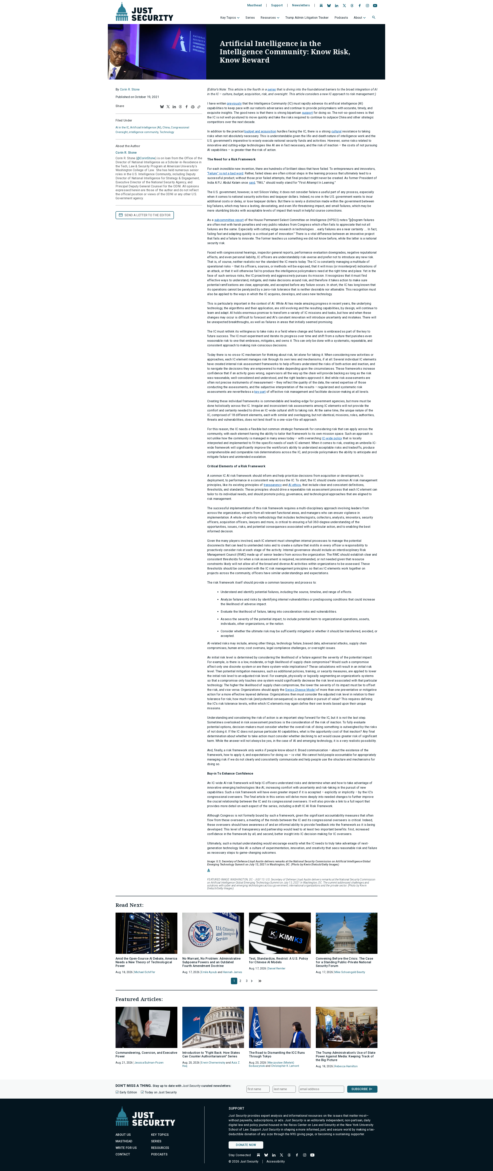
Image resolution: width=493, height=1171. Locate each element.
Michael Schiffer (144, 972)
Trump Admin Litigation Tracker (307, 17)
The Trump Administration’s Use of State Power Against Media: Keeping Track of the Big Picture (345, 1056)
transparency (273, 485)
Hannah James (232, 972)
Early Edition (128, 1092)
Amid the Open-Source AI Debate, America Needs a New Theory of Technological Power (146, 962)
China (166, 127)
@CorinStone (146, 158)
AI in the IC (122, 127)
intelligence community (143, 132)
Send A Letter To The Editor (148, 215)
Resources (268, 17)
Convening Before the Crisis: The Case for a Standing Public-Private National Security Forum (344, 962)
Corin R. (126, 152)
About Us (123, 1135)
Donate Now (246, 1145)
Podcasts (341, 17)
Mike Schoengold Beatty (350, 972)
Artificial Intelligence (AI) (145, 127)
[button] (374, 18)
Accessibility (276, 1161)
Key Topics (228, 17)
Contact (123, 1154)
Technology (167, 132)
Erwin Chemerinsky (213, 1062)
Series (250, 17)
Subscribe (359, 1089)
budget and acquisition (260, 131)
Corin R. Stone (130, 89)
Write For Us (126, 1148)
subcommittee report (229, 220)
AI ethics (294, 485)
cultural (336, 131)
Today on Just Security (161, 1092)
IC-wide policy (332, 438)
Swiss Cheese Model (300, 690)
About (358, 17)
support (307, 113)
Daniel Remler (277, 968)
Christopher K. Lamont (285, 1065)
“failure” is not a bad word (225, 173)
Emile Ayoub (209, 972)
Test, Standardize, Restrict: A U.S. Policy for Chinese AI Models (278, 960)
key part (260, 392)
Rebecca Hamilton (346, 1066)
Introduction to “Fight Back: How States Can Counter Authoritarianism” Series (211, 1054)
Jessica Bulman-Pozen (149, 1062)
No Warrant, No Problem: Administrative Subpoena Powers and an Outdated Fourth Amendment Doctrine (211, 962)
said (252, 182)
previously (234, 103)
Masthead (254, 5)
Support (277, 5)
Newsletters (301, 5)
